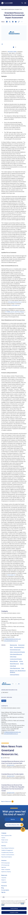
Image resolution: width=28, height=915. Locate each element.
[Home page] (7, 3)
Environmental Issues (15, 649)
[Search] (22, 3)
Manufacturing (13, 645)
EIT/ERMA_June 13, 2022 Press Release (14, 312)
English (4, 700)
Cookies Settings (14, 908)
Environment (21, 645)
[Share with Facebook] (13, 22)
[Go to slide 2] (15, 47)
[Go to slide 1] (13, 47)
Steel (22, 668)
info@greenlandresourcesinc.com (12, 639)
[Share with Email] (16, 22)
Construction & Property (16, 659)
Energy (21, 663)
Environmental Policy (19, 647)
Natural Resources (14, 663)
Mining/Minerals (14, 661)
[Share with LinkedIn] (7, 22)
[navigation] (25, 3)
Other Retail (13, 666)
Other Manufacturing (15, 668)
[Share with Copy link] (19, 22)
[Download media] (2, 44)
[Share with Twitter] (10, 22)
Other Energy (13, 656)
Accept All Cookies (14, 912)
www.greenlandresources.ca (15, 302)
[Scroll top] (23, 829)
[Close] (26, 899)
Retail (11, 647)
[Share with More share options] (22, 22)
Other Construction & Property (17, 652)
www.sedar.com (16, 305)
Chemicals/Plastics (14, 674)
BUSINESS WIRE (12, 51)
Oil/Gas (21, 661)
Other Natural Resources (16, 654)
